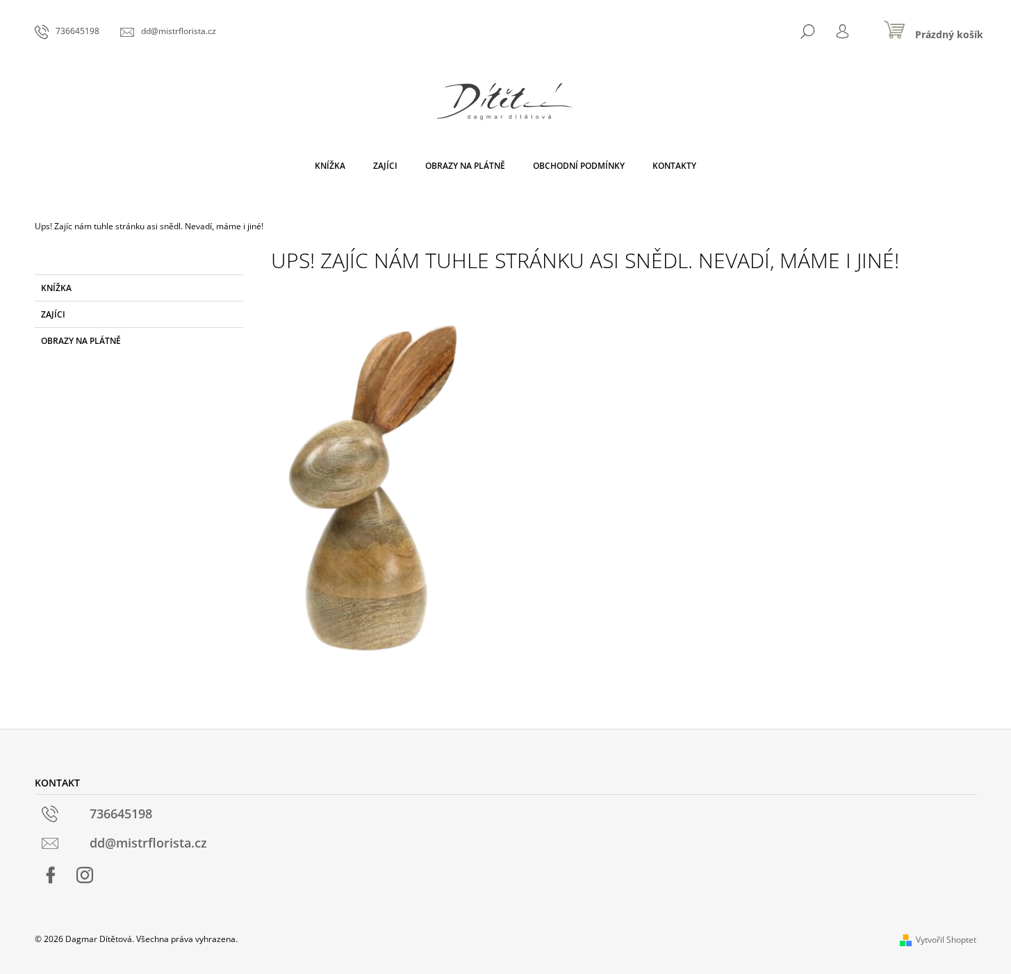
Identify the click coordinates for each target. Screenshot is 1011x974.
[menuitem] (330, 166)
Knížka (56, 288)
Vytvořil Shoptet (946, 940)
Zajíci (53, 314)
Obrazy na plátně (81, 341)
